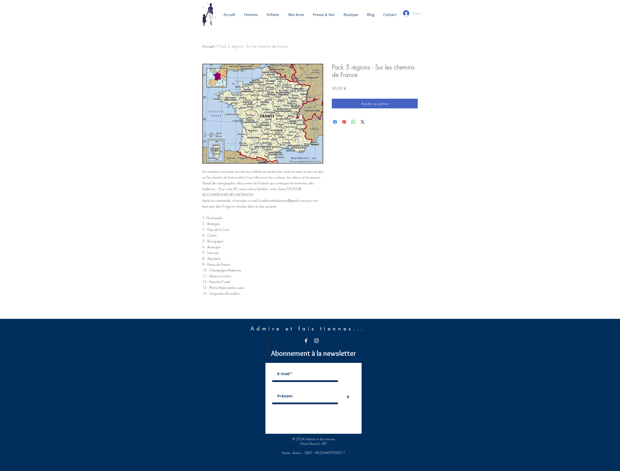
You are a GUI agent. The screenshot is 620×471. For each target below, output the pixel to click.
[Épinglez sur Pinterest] (344, 122)
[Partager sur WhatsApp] (353, 122)
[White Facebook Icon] (306, 341)
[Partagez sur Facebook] (335, 122)
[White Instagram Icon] (316, 341)
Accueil (208, 46)
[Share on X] (362, 122)
